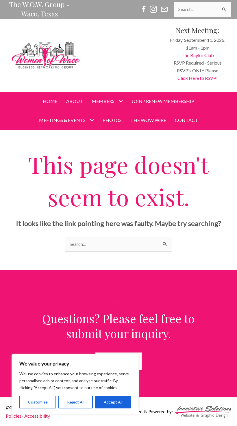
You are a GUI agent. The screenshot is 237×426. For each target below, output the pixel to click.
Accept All (113, 401)
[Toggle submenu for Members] (120, 101)
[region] (75, 384)
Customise (38, 401)
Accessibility (37, 416)
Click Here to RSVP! (197, 78)
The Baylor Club (198, 55)
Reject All (75, 401)
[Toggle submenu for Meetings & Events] (92, 120)
